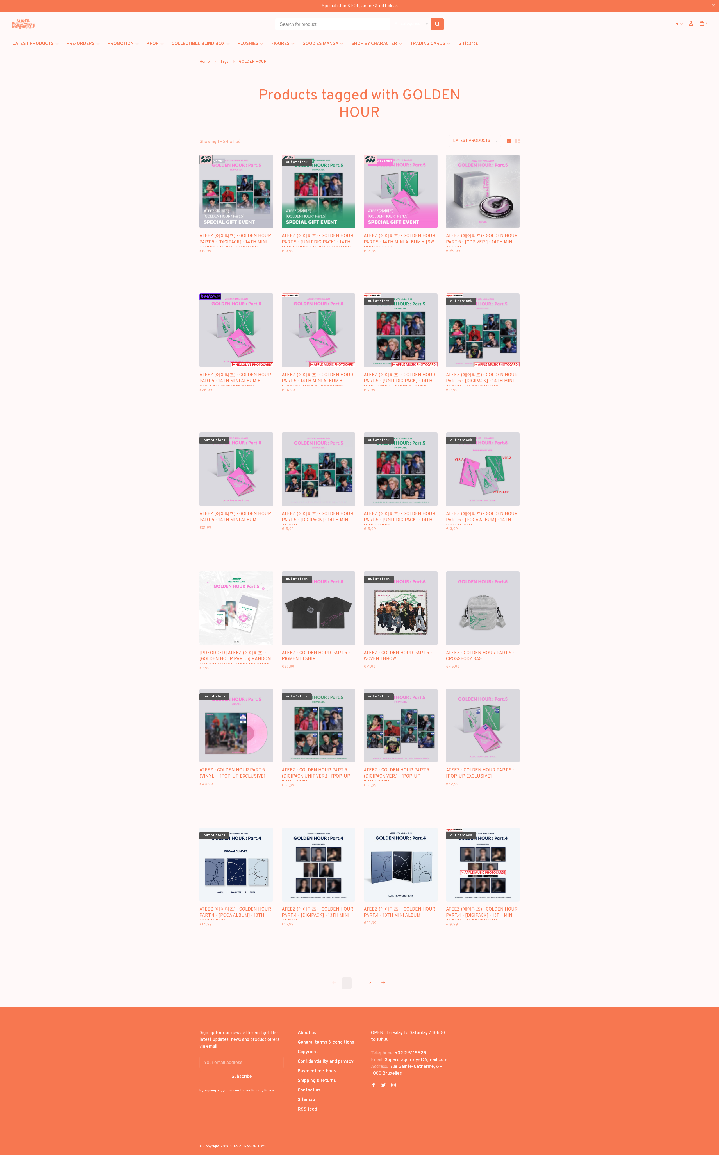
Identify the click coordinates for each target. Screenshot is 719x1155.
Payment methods (317, 1071)
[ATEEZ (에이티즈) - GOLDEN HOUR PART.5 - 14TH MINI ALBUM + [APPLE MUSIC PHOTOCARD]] (319, 331)
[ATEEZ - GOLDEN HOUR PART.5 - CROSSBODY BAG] (483, 609)
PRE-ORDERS (81, 44)
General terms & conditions (326, 1042)
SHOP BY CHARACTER (374, 44)
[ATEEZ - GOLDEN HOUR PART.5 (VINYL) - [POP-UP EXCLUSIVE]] (236, 727)
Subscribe (241, 1077)
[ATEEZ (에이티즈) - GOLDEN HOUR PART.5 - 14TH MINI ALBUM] (236, 470)
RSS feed (307, 1109)
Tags (224, 61)
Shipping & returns (317, 1081)
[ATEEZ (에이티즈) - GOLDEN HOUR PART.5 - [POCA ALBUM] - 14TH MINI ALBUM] (483, 470)
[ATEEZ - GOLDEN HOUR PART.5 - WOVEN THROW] (401, 609)
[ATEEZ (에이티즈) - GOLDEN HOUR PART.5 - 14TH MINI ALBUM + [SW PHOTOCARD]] (401, 193)
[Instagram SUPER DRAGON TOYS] (393, 1086)
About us (307, 1033)
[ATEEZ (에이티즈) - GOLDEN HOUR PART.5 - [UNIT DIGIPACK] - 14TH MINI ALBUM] (401, 470)
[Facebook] (373, 1086)
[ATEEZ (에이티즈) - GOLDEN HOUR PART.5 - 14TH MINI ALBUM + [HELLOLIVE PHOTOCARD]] (236, 331)
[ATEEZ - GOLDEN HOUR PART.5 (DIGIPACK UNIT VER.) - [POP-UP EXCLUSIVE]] (319, 727)
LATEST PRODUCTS (33, 44)
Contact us (309, 1090)
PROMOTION (121, 44)
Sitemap (306, 1100)
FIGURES (280, 44)
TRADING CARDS (427, 44)
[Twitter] (383, 1086)
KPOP (153, 44)
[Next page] (383, 983)
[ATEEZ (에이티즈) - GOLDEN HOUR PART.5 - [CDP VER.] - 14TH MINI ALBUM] (483, 193)
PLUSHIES (248, 44)
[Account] (691, 24)
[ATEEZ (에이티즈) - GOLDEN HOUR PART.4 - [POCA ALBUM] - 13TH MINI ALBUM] (236, 866)
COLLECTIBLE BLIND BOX (198, 44)
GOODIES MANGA (320, 44)
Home (204, 61)
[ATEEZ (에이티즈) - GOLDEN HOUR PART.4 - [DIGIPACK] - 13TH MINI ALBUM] (319, 866)
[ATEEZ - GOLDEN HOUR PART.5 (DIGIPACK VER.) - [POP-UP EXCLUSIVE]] (401, 727)
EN (675, 24)
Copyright (308, 1052)
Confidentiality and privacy (326, 1062)
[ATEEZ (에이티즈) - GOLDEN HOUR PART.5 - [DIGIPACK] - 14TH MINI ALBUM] (319, 470)
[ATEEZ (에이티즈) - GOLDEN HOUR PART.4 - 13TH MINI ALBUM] (401, 866)
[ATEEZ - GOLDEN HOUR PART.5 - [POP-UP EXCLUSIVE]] (483, 727)
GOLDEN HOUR (253, 61)
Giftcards (468, 44)
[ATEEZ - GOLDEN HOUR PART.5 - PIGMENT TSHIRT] (319, 609)
